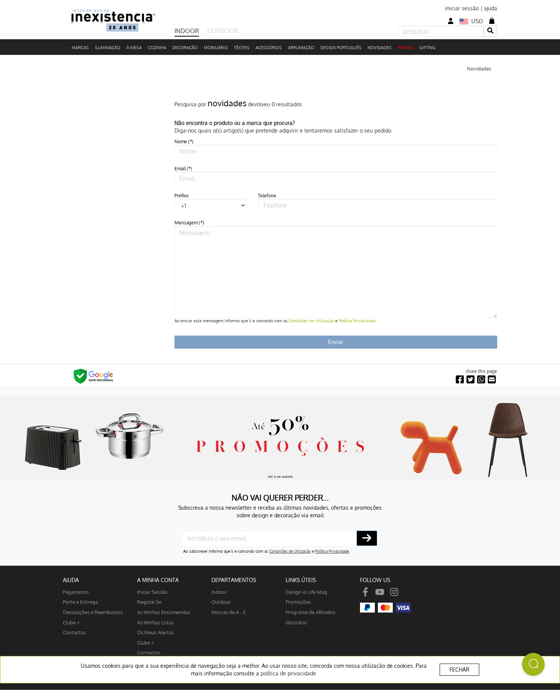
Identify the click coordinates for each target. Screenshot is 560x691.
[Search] (490, 31)
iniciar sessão (462, 8)
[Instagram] (394, 592)
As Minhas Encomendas (163, 612)
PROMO (405, 47)
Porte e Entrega (80, 601)
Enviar (335, 342)
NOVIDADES (380, 47)
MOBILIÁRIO (216, 47)
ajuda (490, 8)
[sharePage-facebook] (459, 379)
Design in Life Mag (306, 592)
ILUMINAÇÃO (107, 47)
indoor (219, 592)
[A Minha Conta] (450, 21)
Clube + (71, 622)
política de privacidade (288, 673)
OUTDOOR (222, 31)
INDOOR (186, 31)
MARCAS (80, 47)
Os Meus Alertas (155, 632)
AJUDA (71, 580)
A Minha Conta (158, 580)
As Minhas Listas (155, 622)
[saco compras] (491, 20)
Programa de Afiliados (310, 612)
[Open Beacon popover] (533, 664)
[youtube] (379, 592)
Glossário (296, 622)
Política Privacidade (357, 320)
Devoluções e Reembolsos (93, 612)
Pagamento (76, 592)
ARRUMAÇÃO (301, 47)
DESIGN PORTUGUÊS (341, 47)
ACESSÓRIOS (269, 47)
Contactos (74, 632)
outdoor (221, 601)
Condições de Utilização (311, 320)
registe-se (149, 601)
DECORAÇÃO (185, 47)
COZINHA (157, 47)
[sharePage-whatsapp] (481, 379)
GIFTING (427, 47)
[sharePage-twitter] (470, 379)
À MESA (134, 47)
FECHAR (459, 669)
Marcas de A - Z (228, 612)
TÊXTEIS (242, 47)
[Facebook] (365, 592)
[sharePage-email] (491, 379)
